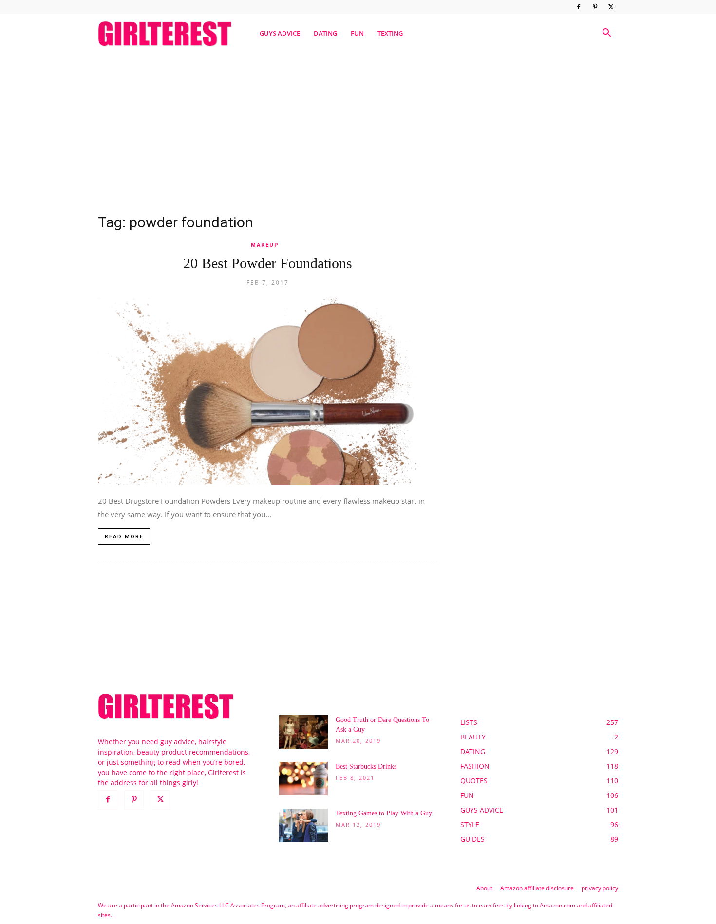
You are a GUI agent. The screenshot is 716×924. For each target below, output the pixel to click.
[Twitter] (610, 7)
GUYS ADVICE (280, 33)
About (484, 888)
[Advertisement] (358, 128)
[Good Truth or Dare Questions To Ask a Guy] (303, 732)
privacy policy (600, 888)
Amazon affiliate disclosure (537, 888)
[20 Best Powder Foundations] (267, 391)
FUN (357, 33)
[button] (606, 33)
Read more (124, 537)
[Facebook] (578, 7)
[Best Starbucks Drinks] (303, 778)
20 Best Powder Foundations (267, 263)
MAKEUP (265, 245)
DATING (325, 33)
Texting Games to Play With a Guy (384, 813)
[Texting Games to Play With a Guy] (303, 825)
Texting (390, 33)
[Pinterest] (594, 7)
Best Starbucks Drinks (366, 766)
